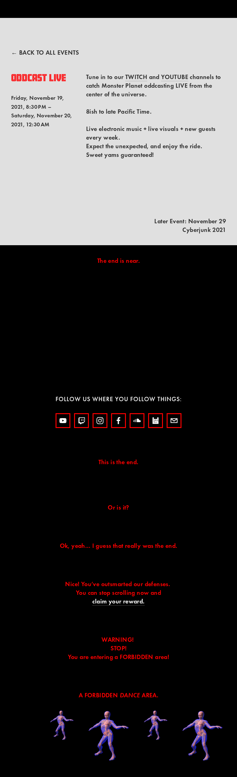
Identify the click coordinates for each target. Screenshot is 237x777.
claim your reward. (118, 601)
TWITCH (136, 77)
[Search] (61, 9)
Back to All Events (49, 52)
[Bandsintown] (155, 420)
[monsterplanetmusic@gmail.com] (174, 420)
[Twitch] (81, 420)
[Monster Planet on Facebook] (118, 420)
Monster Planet (139, 27)
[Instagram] (100, 420)
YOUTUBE (174, 77)
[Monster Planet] (63, 420)
